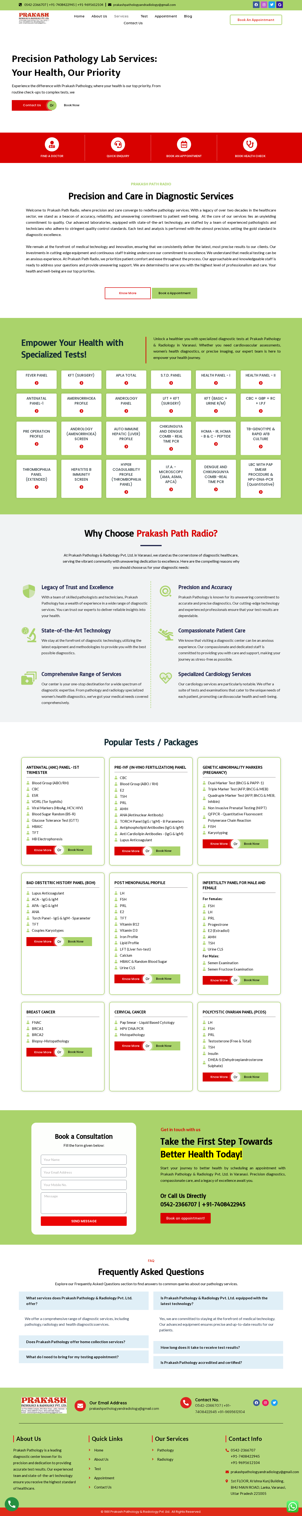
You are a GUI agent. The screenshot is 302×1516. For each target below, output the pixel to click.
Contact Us (133, 23)
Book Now (72, 105)
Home (79, 16)
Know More (127, 293)
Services (121, 16)
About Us (99, 16)
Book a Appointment (175, 293)
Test (144, 16)
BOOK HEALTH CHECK (250, 156)
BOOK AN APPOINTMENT (184, 156)
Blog (188, 16)
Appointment (166, 16)
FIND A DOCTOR (52, 156)
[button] (84, 1301)
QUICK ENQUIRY (118, 156)
